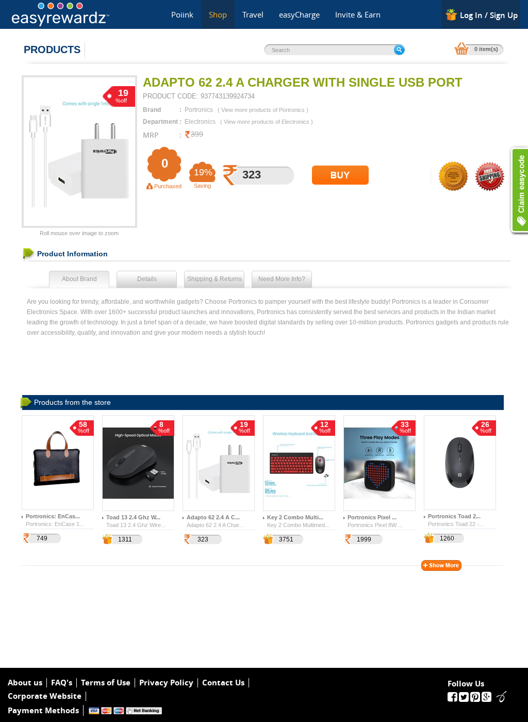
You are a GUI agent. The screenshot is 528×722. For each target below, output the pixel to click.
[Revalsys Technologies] (498, 696)
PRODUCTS (52, 49)
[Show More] (441, 565)
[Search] (399, 49)
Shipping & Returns (214, 279)
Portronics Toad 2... (454, 516)
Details (147, 279)
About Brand (79, 279)
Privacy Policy (166, 682)
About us (25, 682)
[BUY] (340, 175)
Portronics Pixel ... (372, 517)
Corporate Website (44, 696)
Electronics (200, 121)
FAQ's (61, 682)
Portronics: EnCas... (53, 516)
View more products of (263, 110)
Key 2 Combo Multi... (295, 517)
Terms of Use (105, 682)
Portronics (199, 109)
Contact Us (223, 682)
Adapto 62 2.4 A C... (213, 517)
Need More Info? (281, 279)
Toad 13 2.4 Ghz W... (133, 517)
